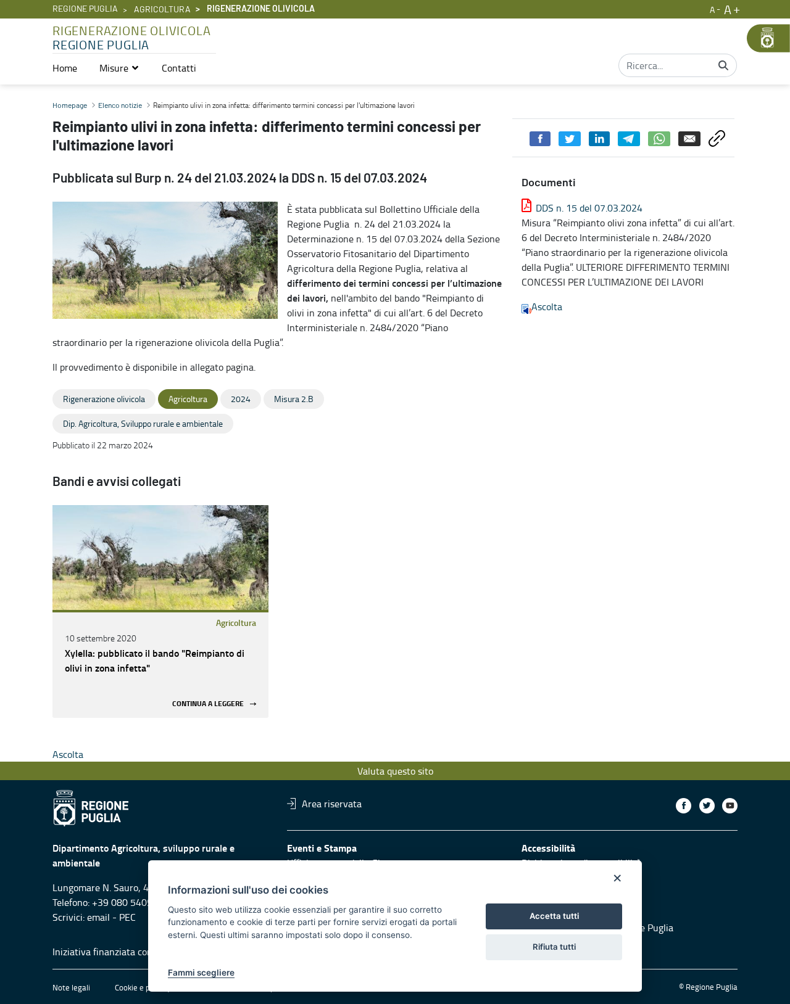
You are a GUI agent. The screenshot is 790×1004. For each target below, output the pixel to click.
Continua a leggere (208, 704)
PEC (127, 917)
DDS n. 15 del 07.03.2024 (589, 208)
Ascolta (546, 306)
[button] (119, 67)
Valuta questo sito (395, 771)
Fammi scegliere (201, 972)
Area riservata (332, 803)
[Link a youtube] (730, 805)
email (98, 917)
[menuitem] (64, 67)
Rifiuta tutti (554, 947)
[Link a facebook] (683, 805)
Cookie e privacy (142, 987)
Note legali (71, 987)
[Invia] (723, 65)
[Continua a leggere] (160, 557)
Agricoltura (162, 10)
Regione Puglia (85, 9)
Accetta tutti (554, 916)
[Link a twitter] (707, 805)
